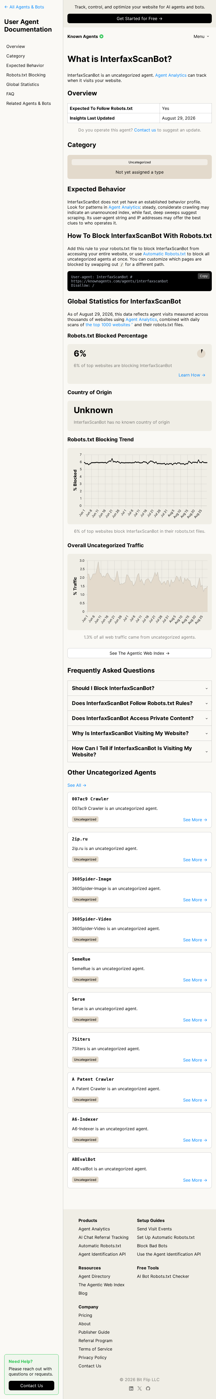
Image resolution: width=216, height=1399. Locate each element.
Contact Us (31, 1385)
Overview (15, 46)
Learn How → (192, 375)
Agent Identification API (102, 1254)
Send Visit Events (154, 1228)
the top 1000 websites (108, 324)
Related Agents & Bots (28, 103)
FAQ (10, 93)
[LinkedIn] (131, 1388)
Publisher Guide (94, 1332)
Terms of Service (95, 1349)
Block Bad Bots (152, 1245)
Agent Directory (94, 1276)
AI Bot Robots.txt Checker (163, 1276)
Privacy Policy (92, 1357)
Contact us (145, 130)
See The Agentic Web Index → (140, 653)
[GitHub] (148, 1388)
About (84, 1323)
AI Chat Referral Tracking (103, 1237)
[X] (140, 1388)
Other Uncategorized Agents (111, 772)
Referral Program (95, 1340)
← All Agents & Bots (24, 6)
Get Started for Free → (140, 18)
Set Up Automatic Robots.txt (166, 1237)
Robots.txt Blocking (26, 74)
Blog (82, 1293)
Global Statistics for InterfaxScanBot (124, 301)
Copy (204, 276)
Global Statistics (22, 84)
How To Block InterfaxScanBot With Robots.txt (139, 235)
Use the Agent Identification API (169, 1254)
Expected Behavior (25, 65)
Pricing (85, 1315)
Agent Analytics (170, 75)
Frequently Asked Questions (111, 670)
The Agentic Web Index (101, 1284)
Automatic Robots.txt (164, 253)
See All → (76, 785)
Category (15, 55)
